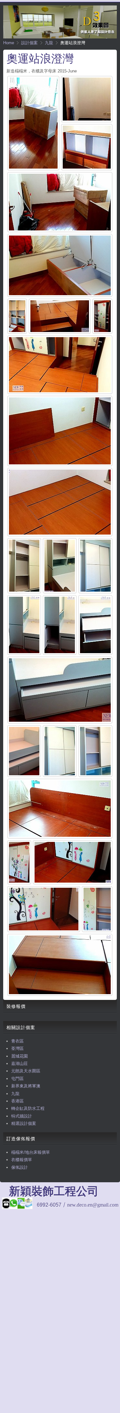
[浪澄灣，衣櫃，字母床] (59, 690)
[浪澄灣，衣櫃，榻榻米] (19, 862)
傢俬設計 (19, 1167)
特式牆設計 (21, 1116)
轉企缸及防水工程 (27, 1108)
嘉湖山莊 (19, 1063)
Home (8, 42)
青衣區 (17, 1041)
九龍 (49, 42)
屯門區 (17, 1078)
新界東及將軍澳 (25, 1086)
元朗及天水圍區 (25, 1070)
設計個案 (29, 42)
